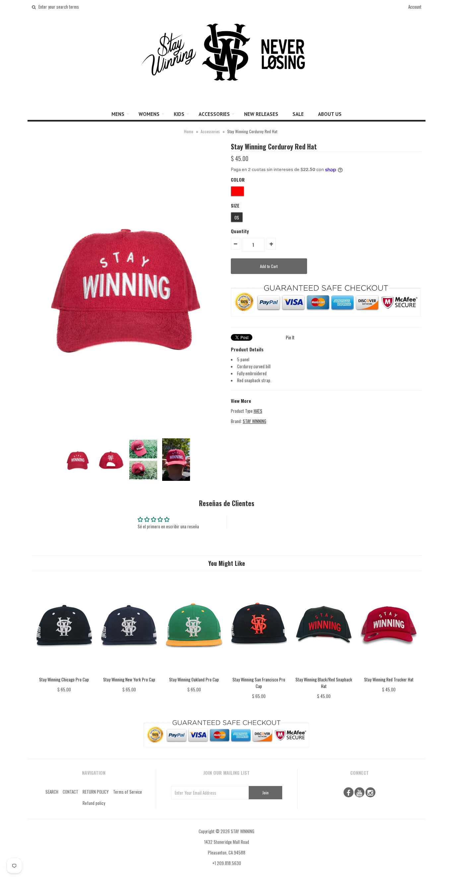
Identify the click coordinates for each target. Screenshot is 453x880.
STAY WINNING (254, 421)
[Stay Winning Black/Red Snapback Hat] (323, 672)
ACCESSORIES (214, 114)
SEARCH (51, 791)
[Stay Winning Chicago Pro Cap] (64, 672)
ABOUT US (330, 114)
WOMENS (149, 114)
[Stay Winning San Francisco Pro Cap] (258, 672)
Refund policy (94, 803)
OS (236, 217)
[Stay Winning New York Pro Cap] (129, 672)
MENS (117, 114)
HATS (258, 410)
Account (414, 6)
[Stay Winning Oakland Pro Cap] (193, 672)
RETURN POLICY (96, 791)
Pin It (290, 337)
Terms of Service (127, 791)
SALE (298, 114)
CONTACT (70, 791)
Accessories (210, 131)
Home (188, 131)
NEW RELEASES (261, 114)
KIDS (179, 114)
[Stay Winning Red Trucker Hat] (388, 672)
